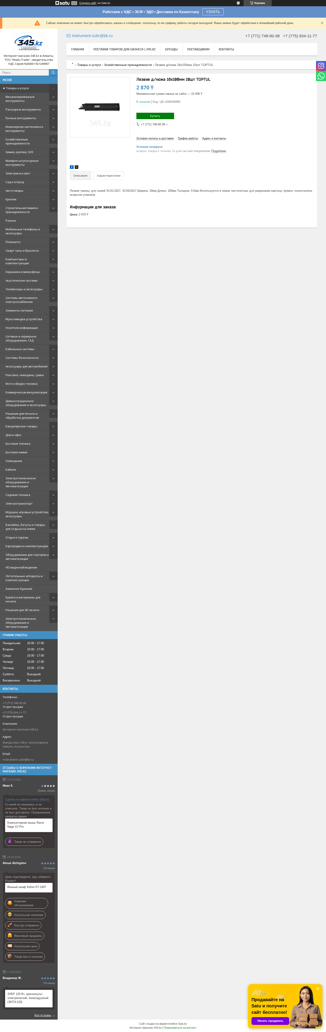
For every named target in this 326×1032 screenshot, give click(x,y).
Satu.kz (182, 1023)
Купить (155, 116)
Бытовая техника (18, 444)
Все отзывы (43, 1015)
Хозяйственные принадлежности (18, 141)
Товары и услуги (89, 65)
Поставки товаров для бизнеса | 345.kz (124, 49)
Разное (11, 221)
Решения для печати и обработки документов (22, 416)
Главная (77, 49)
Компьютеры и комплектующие (17, 261)
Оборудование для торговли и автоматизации (27, 557)
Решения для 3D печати (22, 610)
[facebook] (72, 168)
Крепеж (11, 199)
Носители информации (22, 328)
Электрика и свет (18, 173)
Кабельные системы (20, 349)
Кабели (11, 470)
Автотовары (14, 191)
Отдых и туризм (17, 537)
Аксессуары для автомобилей (26, 366)
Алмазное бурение (19, 589)
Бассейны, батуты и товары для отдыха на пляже (25, 527)
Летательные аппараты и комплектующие (24, 578)
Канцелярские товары (21, 426)
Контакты (226, 49)
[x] (76, 168)
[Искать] (53, 72)
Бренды (171, 49)
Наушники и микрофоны (23, 272)
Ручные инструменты (21, 118)
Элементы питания (19, 310)
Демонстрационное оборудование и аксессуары (26, 403)
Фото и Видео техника (21, 384)
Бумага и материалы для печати (23, 599)
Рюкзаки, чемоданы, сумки (25, 375)
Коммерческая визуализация (26, 392)
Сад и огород (15, 182)
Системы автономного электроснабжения (21, 300)
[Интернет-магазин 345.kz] (28, 43)
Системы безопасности (22, 358)
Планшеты (13, 242)
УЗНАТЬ (213, 12)
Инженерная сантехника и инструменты (24, 129)
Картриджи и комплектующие (27, 546)
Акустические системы (22, 280)
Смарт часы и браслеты (22, 251)
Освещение (14, 461)
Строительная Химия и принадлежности (22, 210)
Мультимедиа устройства (24, 319)
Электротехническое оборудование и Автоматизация (21, 482)
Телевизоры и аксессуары (24, 289)
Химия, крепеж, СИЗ (19, 152)
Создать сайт (87, 3)
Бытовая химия (16, 452)
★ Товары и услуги (16, 88)
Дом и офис (13, 435)
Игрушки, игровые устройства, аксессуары (27, 514)
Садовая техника (18, 495)
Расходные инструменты (23, 109)
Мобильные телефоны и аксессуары (23, 231)
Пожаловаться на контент (180, 1027)
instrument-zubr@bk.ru (18, 760)
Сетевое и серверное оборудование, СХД (21, 338)
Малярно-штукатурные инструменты (22, 163)
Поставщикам (198, 49)
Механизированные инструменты (20, 99)
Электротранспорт (19, 503)
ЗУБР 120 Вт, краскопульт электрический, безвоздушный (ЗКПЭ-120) (27, 998)
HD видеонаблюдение (21, 567)
